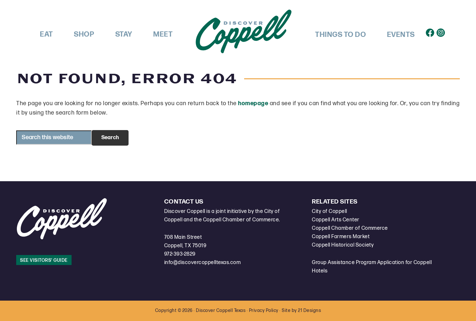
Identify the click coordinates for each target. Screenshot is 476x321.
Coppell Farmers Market (340, 237)
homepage (253, 103)
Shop (84, 34)
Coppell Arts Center (335, 220)
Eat (46, 34)
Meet (163, 34)
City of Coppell (329, 211)
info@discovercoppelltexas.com (202, 263)
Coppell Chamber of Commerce (350, 228)
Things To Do (340, 34)
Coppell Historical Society (343, 245)
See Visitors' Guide (44, 260)
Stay (123, 34)
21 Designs (309, 310)
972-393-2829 (180, 254)
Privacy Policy (263, 310)
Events (401, 34)
